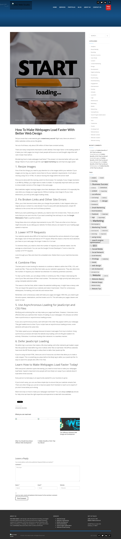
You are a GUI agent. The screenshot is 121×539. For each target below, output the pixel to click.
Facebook (95, 214)
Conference (93, 187)
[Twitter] (102, 535)
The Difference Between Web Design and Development (68, 433)
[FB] (98, 2)
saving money (96, 237)
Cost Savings (95, 197)
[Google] (109, 535)
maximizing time (94, 230)
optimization (18, 408)
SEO (95, 245)
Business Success (96, 55)
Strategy (95, 259)
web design (96, 265)
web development (97, 269)
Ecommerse (95, 204)
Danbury (104, 197)
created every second (48, 138)
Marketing (93, 103)
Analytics (93, 46)
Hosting (93, 89)
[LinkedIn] (105, 2)
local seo (105, 214)
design (105, 201)
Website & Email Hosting (63, 527)
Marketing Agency (95, 224)
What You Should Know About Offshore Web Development (24, 442)
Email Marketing (95, 80)
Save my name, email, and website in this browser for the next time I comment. (36, 495)
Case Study (94, 58)
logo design (102, 217)
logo (93, 217)
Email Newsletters (97, 211)
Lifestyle (93, 92)
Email (39, 485)
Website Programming (63, 520)
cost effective (96, 194)
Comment (18, 464)
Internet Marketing (62, 524)
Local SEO (93, 95)
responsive (103, 234)
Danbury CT (95, 201)
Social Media (94, 117)
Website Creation (95, 137)
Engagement (46, 120)
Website (62, 485)
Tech (92, 120)
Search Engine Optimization (56, 120)
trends (94, 262)
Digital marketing (95, 72)
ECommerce (94, 75)
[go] (107, 36)
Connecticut (103, 187)
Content (93, 61)
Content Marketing (96, 63)
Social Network (98, 252)
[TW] (101, 2)
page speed (24, 408)
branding (94, 181)
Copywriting (104, 191)
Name (17, 485)
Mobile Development (62, 522)
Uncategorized (95, 129)
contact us (69, 392)
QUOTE (108, 7)
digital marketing (50, 162)
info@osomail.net (96, 520)
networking (94, 234)
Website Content (95, 135)
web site (106, 275)
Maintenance (94, 100)
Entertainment (95, 86)
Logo (92, 98)
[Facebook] (99, 535)
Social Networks (96, 255)
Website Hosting (95, 140)
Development (39, 120)
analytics (94, 178)
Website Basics (95, 132)
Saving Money (95, 112)
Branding (93, 52)
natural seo (105, 230)
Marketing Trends (99, 227)
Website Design (97, 282)
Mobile (93, 106)
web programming (95, 272)
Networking (94, 109)
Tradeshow (94, 123)
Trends (93, 126)
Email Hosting (94, 78)
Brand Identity (94, 49)
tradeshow (105, 259)
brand (102, 178)
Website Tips (96, 289)
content (94, 191)
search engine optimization (96, 241)
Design (93, 66)
